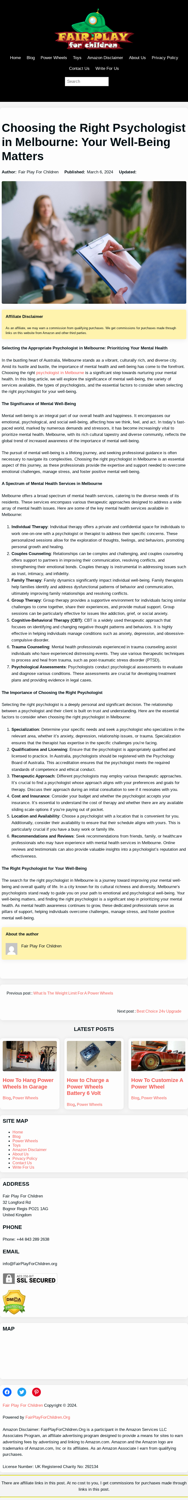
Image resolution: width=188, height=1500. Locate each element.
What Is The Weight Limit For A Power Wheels (73, 993)
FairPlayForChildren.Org (47, 1417)
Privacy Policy (24, 1158)
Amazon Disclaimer (29, 1150)
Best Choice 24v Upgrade (159, 1011)
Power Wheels (25, 1098)
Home (17, 1132)
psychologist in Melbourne (60, 372)
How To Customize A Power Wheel (157, 1083)
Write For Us (23, 1167)
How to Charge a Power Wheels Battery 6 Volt (88, 1086)
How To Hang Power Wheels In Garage (28, 1083)
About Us (20, 1154)
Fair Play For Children (23, 1405)
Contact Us (22, 1163)
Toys (16, 1145)
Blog (7, 1098)
